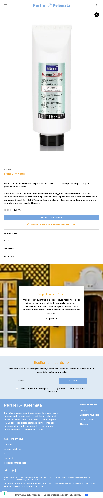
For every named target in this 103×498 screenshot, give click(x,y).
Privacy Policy (8, 484)
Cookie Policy (20, 484)
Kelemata (7, 169)
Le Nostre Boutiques (89, 414)
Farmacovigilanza (12, 449)
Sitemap (84, 424)
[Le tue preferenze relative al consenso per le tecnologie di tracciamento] (4, 493)
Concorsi (8, 458)
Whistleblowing (48, 484)
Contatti (8, 444)
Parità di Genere (91, 484)
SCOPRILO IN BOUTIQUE (51, 217)
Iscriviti (73, 380)
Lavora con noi (87, 419)
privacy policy (58, 388)
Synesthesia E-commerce (37, 480)
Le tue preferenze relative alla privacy (62, 495)
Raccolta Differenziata (15, 462)
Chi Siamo (84, 410)
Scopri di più (51, 318)
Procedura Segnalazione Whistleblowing (69, 484)
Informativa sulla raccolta (27, 495)
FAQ (6, 453)
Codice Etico (39, 486)
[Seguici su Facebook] (6, 471)
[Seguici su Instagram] (14, 471)
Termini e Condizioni (34, 484)
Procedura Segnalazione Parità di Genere (18, 486)
